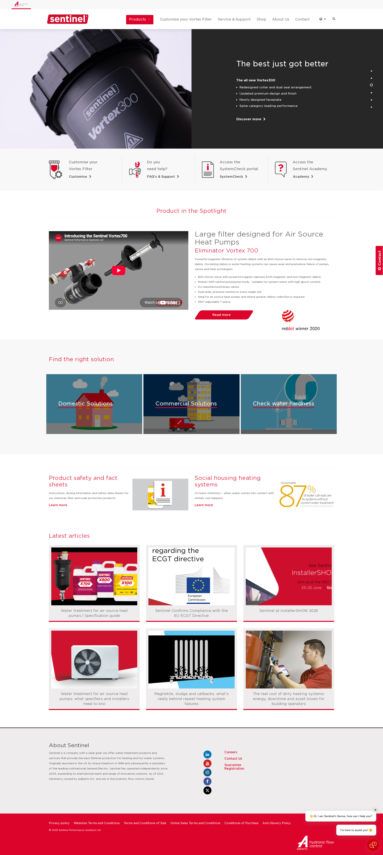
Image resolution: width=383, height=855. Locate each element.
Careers (230, 752)
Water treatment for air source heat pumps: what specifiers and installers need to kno (94, 699)
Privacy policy (59, 823)
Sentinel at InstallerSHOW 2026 (288, 610)
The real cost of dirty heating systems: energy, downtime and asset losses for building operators (289, 699)
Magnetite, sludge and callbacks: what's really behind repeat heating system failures (191, 699)
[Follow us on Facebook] (207, 781)
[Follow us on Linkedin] (207, 754)
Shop (261, 19)
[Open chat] (373, 845)
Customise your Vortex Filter (186, 19)
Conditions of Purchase (241, 823)
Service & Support (234, 19)
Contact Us (233, 758)
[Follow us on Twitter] (207, 790)
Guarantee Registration (234, 766)
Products (137, 19)
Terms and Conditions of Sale (145, 823)
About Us (280, 19)
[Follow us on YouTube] (207, 763)
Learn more (58, 505)
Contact (302, 19)
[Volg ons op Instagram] (207, 772)
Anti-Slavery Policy (277, 823)
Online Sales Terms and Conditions (195, 823)
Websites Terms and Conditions (97, 823)
